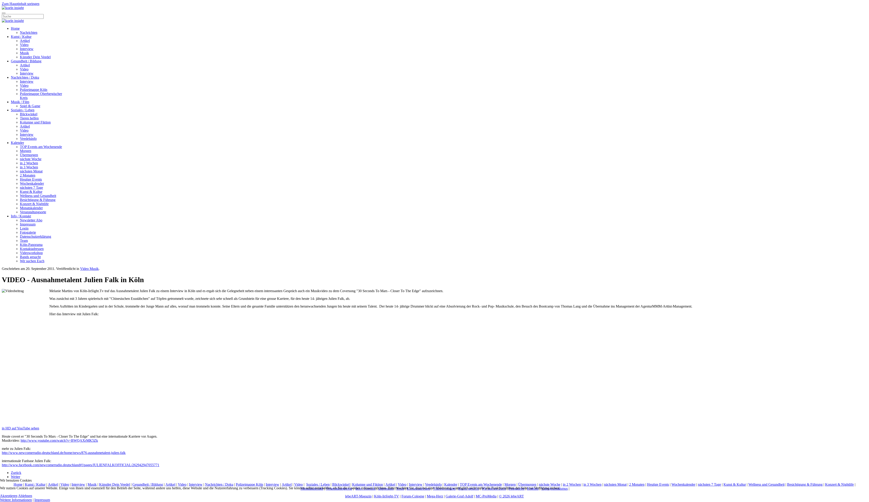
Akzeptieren (8, 496)
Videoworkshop (31, 253)
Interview (26, 49)
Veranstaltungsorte (33, 212)
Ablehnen (25, 496)
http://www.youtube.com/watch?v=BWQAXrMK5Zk (59, 440)
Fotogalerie (28, 232)
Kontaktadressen (32, 249)
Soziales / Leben (22, 110)
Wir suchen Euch (32, 261)
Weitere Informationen (16, 500)
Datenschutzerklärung (35, 236)
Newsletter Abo (31, 220)
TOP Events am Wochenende (41, 147)
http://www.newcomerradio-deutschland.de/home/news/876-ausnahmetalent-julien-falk (64, 453)
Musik (24, 53)
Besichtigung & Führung (37, 200)
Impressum (28, 224)
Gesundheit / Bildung (26, 61)
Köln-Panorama (31, 245)
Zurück (16, 473)
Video (24, 45)
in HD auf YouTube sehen (20, 428)
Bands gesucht (30, 257)
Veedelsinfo (28, 139)
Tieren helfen (29, 118)
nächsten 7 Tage (31, 187)
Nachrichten (28, 32)
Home (15, 28)
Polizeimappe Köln (33, 90)
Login (24, 228)
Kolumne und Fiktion (35, 122)
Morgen (25, 151)
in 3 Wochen (29, 167)
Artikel (25, 41)
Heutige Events (31, 179)
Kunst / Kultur (21, 37)
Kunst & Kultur (31, 192)
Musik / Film (20, 102)
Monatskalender (31, 208)
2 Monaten (27, 175)
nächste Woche (30, 159)
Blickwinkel (28, 114)
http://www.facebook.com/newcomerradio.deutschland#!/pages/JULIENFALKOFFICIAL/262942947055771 (80, 465)
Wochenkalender (32, 183)
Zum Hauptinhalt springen (20, 4)
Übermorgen (29, 155)
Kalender (17, 143)
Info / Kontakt (21, 216)
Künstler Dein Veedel (35, 57)
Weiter (15, 477)
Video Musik (89, 269)
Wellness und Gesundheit (38, 196)
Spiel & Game (30, 106)
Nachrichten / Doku (25, 77)
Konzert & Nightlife (34, 204)
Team (24, 241)
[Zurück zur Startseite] (13, 8)
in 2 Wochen (29, 163)
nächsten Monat (31, 171)
